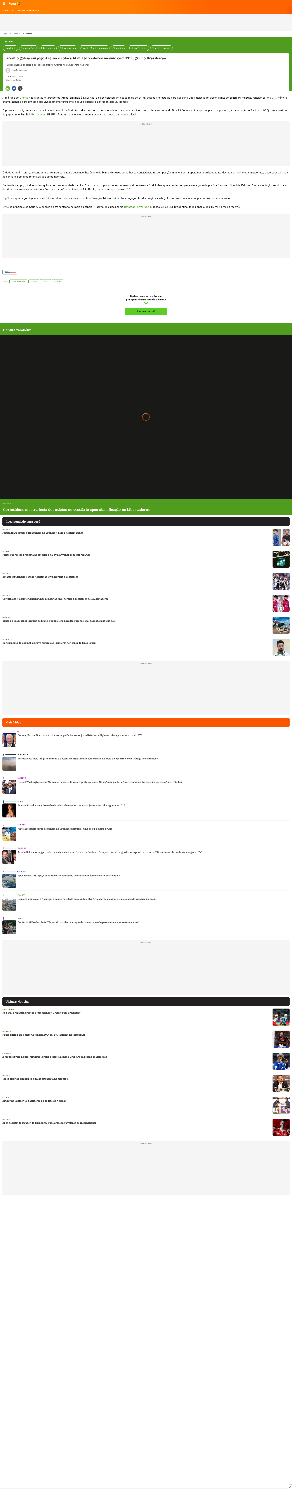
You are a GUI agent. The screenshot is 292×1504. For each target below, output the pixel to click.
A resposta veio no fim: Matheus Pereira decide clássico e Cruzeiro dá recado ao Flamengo (54, 1056)
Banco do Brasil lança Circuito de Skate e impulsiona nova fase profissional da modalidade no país (59, 620)
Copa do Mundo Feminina (94, 48)
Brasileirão (10, 48)
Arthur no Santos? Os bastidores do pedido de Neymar (34, 1100)
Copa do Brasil (29, 48)
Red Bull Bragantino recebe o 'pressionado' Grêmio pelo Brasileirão (41, 1012)
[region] (146, 1496)
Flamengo (7, 1032)
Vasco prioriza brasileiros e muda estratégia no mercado (35, 1078)
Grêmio (23, 97)
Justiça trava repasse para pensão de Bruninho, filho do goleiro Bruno (42, 532)
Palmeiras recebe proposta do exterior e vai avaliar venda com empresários (46, 554)
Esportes (17, 34)
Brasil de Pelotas (18, 281)
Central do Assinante (28, 11)
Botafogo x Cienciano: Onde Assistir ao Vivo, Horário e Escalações (40, 576)
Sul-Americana (67, 48)
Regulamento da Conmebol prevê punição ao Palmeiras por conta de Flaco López (49, 642)
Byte (20, 918)
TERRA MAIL (7, 11)
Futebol (29, 34)
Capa (5, 34)
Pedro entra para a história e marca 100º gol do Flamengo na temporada (43, 1034)
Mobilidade (22, 755)
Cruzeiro (6, 1054)
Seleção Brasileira (161, 48)
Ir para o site (14, 3)
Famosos (21, 778)
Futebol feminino (138, 48)
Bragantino (38, 114)
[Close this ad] (290, 1487)
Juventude (143, 207)
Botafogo (130, 207)
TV (18, 731)
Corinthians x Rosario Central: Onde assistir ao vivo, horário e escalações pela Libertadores (55, 598)
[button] (3, 3)
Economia (21, 871)
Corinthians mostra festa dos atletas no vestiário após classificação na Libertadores (76, 509)
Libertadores (48, 48)
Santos (5, 1098)
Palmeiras (7, 552)
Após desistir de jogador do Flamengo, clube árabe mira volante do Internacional (49, 1122)
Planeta (21, 895)
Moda (20, 801)
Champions (118, 48)
